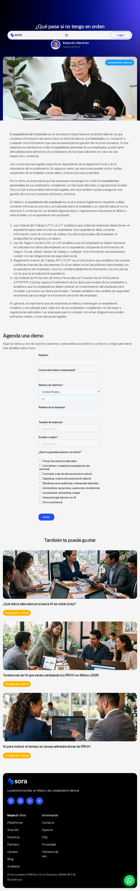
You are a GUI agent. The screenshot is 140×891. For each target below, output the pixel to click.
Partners (13, 844)
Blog (10, 859)
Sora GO (13, 830)
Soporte (47, 830)
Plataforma (14, 822)
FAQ (45, 837)
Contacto (48, 822)
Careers (12, 852)
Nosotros (13, 837)
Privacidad (49, 844)
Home (11, 815)
